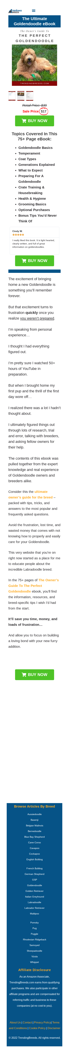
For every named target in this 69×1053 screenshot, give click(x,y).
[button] (34, 10)
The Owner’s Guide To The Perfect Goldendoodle (33, 585)
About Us (15, 1022)
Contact (27, 1022)
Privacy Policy (42, 1022)
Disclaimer (54, 1028)
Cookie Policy (37, 1028)
